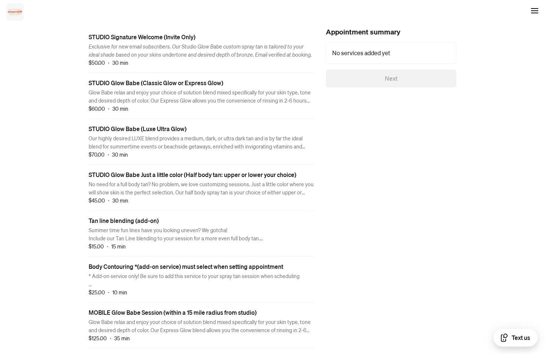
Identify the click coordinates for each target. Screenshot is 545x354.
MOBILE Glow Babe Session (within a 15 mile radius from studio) (173, 312)
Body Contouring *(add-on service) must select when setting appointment (186, 266)
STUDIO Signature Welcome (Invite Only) (142, 37)
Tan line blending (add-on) (124, 220)
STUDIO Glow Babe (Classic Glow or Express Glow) (156, 83)
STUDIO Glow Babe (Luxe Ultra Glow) (137, 129)
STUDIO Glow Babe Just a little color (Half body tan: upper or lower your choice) (192, 174)
